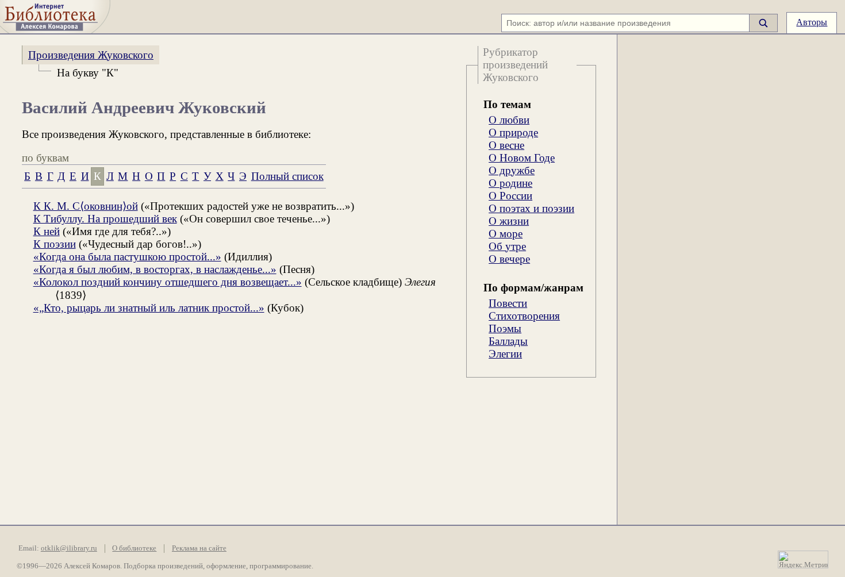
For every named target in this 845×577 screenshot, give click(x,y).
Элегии (505, 354)
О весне (506, 145)
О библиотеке (134, 548)
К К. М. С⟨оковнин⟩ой (85, 206)
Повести (508, 303)
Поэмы (505, 328)
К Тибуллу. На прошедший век (105, 219)
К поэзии (54, 244)
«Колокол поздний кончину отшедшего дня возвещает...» (167, 282)
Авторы (811, 22)
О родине (510, 183)
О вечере (509, 259)
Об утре (507, 246)
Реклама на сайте (199, 548)
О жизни (509, 221)
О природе (513, 132)
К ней (46, 231)
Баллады (508, 341)
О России (510, 196)
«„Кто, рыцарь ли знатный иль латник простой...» (148, 308)
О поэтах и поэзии (531, 208)
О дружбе (512, 170)
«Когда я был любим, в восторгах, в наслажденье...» (154, 269)
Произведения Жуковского (90, 55)
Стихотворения (524, 316)
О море (506, 234)
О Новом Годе (522, 158)
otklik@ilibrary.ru (69, 548)
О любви (509, 120)
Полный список (287, 176)
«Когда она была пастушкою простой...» (127, 257)
